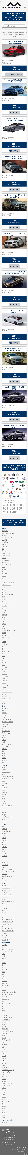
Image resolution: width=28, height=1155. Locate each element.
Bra (3, 658)
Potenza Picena (6, 924)
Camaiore (4, 829)
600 (5, 508)
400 (12, 505)
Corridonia (5, 897)
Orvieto (4, 1097)
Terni (3, 1108)
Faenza (4, 960)
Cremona (4, 783)
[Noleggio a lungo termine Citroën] (17, 475)
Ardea (3, 1011)
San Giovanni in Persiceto (9, 992)
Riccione (4, 988)
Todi (3, 1110)
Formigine (5, 970)
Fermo (4, 906)
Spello (3, 1104)
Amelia (4, 1063)
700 (12, 508)
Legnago (4, 547)
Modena (4, 976)
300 (5, 505)
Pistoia (4, 860)
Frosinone (5, 1029)
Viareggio (4, 881)
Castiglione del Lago (8, 1070)
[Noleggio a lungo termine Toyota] (10, 496)
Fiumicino (5, 1022)
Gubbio (4, 1088)
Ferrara (4, 963)
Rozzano (4, 812)
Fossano (4, 674)
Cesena (4, 958)
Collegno (4, 669)
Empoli (4, 842)
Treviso (4, 571)
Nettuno (4, 1042)
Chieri (3, 665)
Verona (4, 578)
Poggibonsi (5, 862)
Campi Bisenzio (6, 831)
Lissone (4, 794)
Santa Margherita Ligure (9, 630)
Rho (3, 810)
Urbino (4, 937)
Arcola (3, 597)
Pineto (4, 742)
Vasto (3, 762)
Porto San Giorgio (7, 919)
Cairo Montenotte (7, 603)
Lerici (3, 619)
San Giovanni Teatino (8, 746)
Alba (3, 649)
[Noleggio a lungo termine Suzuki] (11, 493)
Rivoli (3, 690)
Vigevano (4, 821)
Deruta (4, 1079)
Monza (4, 803)
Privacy (18, 1151)
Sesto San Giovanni (7, 817)
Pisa (3, 858)
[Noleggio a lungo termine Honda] (17, 478)
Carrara (4, 835)
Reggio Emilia (6, 985)
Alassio (4, 590)
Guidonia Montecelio (8, 1031)
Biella (3, 656)
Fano (3, 904)
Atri (3, 710)
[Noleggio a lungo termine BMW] (13, 475)
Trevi (3, 1115)
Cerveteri (4, 1013)
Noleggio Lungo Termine (18, 1149)
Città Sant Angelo (7, 719)
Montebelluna (6, 556)
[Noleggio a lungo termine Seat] (24, 489)
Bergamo (4, 767)
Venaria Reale (6, 699)
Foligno (4, 1081)
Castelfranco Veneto (8, 537)
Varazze (4, 642)
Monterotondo (6, 1040)
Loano (3, 621)
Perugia (4, 1099)
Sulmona (4, 755)
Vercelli (4, 703)
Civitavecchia (6, 1020)
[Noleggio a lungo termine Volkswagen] (14, 496)
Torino (4, 694)
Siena (3, 878)
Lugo (3, 974)
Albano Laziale (6, 1004)
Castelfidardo (6, 890)
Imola (3, 972)
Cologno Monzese (7, 779)
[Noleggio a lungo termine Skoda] (3, 493)
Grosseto (4, 847)
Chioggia (4, 540)
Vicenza (4, 580)
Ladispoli (4, 1033)
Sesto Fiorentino (7, 876)
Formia (4, 1026)
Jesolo (4, 544)
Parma (4, 979)
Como (3, 781)
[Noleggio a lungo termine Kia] (11, 482)
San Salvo (4, 749)
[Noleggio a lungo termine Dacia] (3, 478)
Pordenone (5, 1122)
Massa (4, 853)
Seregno (4, 815)
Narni (3, 1095)
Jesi (3, 910)
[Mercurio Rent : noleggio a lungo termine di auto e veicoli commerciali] (11, 2)
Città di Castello (6, 1074)
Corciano (4, 1077)
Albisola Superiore (7, 594)
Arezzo (4, 826)
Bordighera (5, 601)
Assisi (3, 1065)
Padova (4, 558)
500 (19, 505)
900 (5, 512)
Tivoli (3, 1053)
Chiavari (4, 606)
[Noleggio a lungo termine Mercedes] (17, 485)
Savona (4, 635)
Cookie (22, 1151)
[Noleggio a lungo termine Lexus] (4, 485)
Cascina (4, 838)
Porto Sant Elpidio (7, 922)
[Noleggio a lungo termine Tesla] (20, 493)
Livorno (4, 849)
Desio (3, 785)
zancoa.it (26, 1154)
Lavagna (4, 617)
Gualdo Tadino (6, 1086)
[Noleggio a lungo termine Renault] (20, 489)
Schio (3, 567)
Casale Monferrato (7, 663)
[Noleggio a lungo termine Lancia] (16, 482)
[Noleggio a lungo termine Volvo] (18, 496)
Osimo (3, 915)
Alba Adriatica (6, 708)
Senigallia (4, 933)
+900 (13, 512)
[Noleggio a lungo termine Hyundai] (23, 478)
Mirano (4, 551)
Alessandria (5, 651)
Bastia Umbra (6, 1068)
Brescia (4, 770)
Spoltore (4, 753)
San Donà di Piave (7, 565)
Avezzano (4, 713)
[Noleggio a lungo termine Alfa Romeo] (5, 475)
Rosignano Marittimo (8, 869)
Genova (4, 610)
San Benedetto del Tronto (9, 928)
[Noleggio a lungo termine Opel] (8, 489)
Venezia (4, 576)
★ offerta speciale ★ (14, 74)
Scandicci (4, 874)
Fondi (3, 1024)
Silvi (3, 751)
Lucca (3, 851)
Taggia (4, 639)
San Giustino (5, 1101)
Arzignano (5, 531)
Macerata (4, 913)
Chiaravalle (5, 892)
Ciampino (4, 1015)
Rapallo (4, 624)
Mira (3, 549)
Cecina (4, 840)
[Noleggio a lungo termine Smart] (7, 493)
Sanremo (4, 628)
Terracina (4, 1051)
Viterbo (4, 1058)
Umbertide (5, 1117)
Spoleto (4, 1106)
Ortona (4, 735)
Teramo (4, 758)
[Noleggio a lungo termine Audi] (9, 475)
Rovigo (4, 562)
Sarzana (4, 633)
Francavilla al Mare (7, 722)
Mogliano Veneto (7, 553)
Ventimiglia (5, 644)
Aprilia (4, 1008)
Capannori (5, 833)
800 (19, 508)
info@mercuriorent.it (8, 1144)
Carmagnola (5, 660)
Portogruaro (5, 560)
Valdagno (4, 574)
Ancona (4, 886)
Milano (4, 801)
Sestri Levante (6, 637)
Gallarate (4, 788)
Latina (3, 1035)
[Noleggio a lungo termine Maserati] (9, 485)
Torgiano (4, 1113)
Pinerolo (4, 687)
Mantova (4, 799)
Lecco (3, 790)
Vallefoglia (5, 940)
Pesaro (4, 917)
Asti (3, 654)
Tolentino (4, 935)
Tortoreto (4, 760)
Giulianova (5, 724)
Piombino (4, 856)
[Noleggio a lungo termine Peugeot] (12, 489)
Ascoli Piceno (6, 888)
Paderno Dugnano (7, 806)
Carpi (3, 947)
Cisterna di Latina (7, 1017)
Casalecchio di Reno (8, 949)
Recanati (4, 926)
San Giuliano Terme (8, 872)
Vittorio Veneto (6, 585)
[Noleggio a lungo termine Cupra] (22, 475)
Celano (4, 715)
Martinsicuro (6, 731)
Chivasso (4, 667)
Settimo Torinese (7, 692)
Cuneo (3, 672)
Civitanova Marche (7, 895)
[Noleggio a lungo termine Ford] (12, 478)
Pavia (3, 808)
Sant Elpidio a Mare (8, 931)
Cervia (3, 956)
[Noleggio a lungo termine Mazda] (13, 485)
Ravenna (4, 983)
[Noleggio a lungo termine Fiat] (7, 478)
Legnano (4, 792)
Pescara (4, 740)
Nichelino (4, 681)
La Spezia (4, 615)
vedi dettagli (14, 113)
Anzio (3, 1006)
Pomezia (4, 1044)
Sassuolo (4, 997)
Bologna (4, 945)
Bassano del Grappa (8, 533)
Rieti (3, 1047)
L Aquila (4, 726)
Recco (3, 626)
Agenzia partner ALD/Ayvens (10, 1136)
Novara (4, 683)
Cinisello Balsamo (7, 776)
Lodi (3, 797)
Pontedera (5, 865)
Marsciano (5, 1092)
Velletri (4, 1056)
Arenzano (4, 599)
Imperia (4, 612)
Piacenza (4, 981)
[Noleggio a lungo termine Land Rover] (21, 482)
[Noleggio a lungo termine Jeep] (6, 482)
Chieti (3, 717)
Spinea (4, 569)
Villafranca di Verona (8, 583)
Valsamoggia (5, 999)
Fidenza (4, 965)
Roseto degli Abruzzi (8, 744)
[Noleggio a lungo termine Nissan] (4, 489)
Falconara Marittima (8, 901)
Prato (3, 867)
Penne (3, 737)
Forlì (3, 967)
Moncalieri (5, 678)
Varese (4, 819)
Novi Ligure (5, 685)
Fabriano (4, 899)
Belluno (4, 535)
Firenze (4, 844)
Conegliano (5, 542)
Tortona (4, 696)
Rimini (4, 990)
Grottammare (6, 908)
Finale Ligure (5, 608)
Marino (4, 1038)
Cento (3, 954)
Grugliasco (5, 676)
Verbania (4, 701)
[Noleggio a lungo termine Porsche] (16, 489)
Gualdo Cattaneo (7, 1083)
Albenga (4, 592)
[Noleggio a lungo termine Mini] (22, 485)
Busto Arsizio (6, 772)
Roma (3, 1049)
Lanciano (4, 728)
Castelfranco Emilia (8, 951)
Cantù (3, 774)
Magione (4, 1090)
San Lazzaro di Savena (8, 994)
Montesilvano (6, 733)
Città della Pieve (6, 1072)
